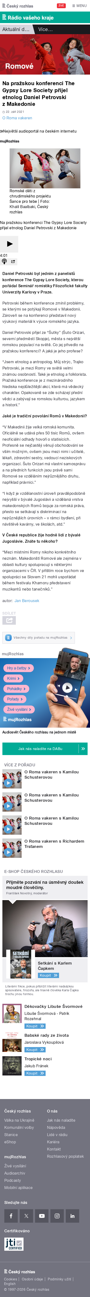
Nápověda (56, 1127)
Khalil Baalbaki (22, 206)
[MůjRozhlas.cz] (9, 142)
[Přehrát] (9, 244)
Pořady (13, 699)
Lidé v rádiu (57, 1134)
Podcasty (12, 1180)
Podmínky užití (59, 1279)
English (10, 1284)
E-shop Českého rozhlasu (33, 871)
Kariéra (53, 1142)
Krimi (11, 678)
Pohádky (14, 689)
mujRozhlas (13, 654)
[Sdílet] (13, 261)
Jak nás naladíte (61, 1120)
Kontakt (54, 1149)
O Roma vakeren (17, 118)
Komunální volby (19, 1127)
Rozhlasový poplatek (65, 1156)
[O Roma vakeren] (45, 54)
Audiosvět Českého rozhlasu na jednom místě (39, 732)
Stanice (11, 1134)
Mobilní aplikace (18, 1187)
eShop (10, 1142)
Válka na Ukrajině (19, 1120)
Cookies (10, 1279)
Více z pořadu (19, 765)
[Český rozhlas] (17, 6)
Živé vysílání (17, 709)
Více (45, 29)
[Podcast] (4, 261)
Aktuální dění (16, 29)
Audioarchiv (14, 1173)
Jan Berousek (27, 600)
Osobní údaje (32, 1279)
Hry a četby (16, 668)
